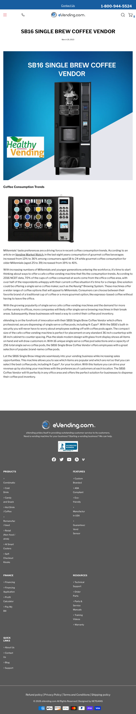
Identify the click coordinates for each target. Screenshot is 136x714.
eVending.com (49, 701)
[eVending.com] (68, 15)
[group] (68, 4)
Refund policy (34, 694)
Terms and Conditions (76, 694)
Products (9, 471)
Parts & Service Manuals (77, 605)
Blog (7, 662)
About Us (9, 647)
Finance (8, 575)
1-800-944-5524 (116, 6)
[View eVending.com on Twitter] (61, 459)
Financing (10, 582)
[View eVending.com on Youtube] (69, 459)
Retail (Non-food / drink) (9, 534)
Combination (9, 482)
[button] (122, 15)
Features (79, 471)
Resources (80, 575)
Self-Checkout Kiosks (8, 558)
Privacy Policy (52, 694)
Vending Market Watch (29, 254)
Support (9, 668)
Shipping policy (100, 694)
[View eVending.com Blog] (76, 459)
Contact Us (68, 5)
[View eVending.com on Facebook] (53, 459)
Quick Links (7, 639)
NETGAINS (97, 701)
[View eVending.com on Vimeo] (83, 460)
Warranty (79, 624)
